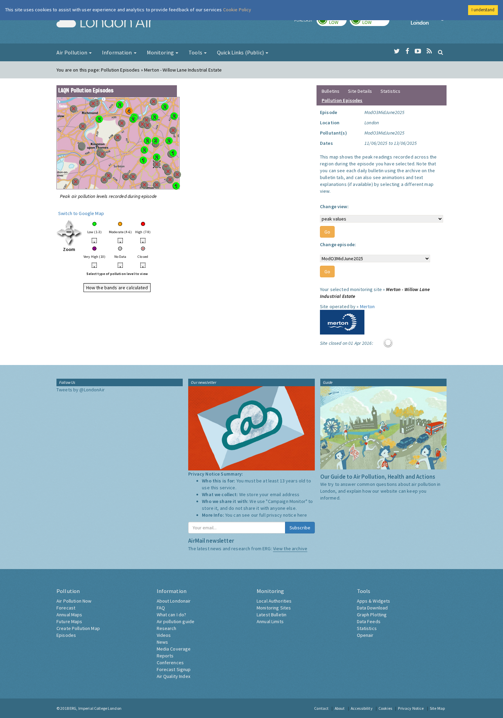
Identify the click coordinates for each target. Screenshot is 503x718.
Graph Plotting (372, 615)
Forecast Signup (174, 669)
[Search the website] (441, 52)
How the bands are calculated (117, 288)
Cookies (385, 708)
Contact (321, 708)
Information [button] (117, 52)
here (302, 515)
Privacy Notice (411, 708)
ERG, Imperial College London (95, 708)
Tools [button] (196, 52)
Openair (365, 635)
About (340, 708)
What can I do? (171, 615)
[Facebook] (407, 51)
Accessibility (362, 708)
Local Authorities (274, 601)
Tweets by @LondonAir (80, 390)
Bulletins (330, 91)
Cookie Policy (237, 10)
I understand (483, 10)
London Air (104, 22)
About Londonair (174, 601)
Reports (165, 656)
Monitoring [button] (161, 52)
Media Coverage (174, 649)
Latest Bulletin (271, 615)
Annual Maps (69, 615)
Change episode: (338, 244)
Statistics (390, 91)
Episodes (66, 635)
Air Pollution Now (73, 601)
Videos (164, 635)
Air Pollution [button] (72, 52)
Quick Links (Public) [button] (241, 52)
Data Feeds (369, 621)
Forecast (65, 608)
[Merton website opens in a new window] (342, 321)
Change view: (334, 206)
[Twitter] (396, 51)
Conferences (170, 662)
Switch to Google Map (81, 213)
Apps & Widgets (373, 601)
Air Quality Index (173, 676)
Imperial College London (429, 22)
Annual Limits (270, 621)
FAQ (161, 608)
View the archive (290, 548)
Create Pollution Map (78, 628)
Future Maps (69, 621)
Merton (367, 306)
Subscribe (299, 528)
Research (167, 628)
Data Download (372, 608)
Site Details (360, 91)
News (162, 642)
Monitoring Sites (274, 608)
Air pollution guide (176, 621)
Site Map (437, 708)
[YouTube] (418, 51)
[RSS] (429, 51)
